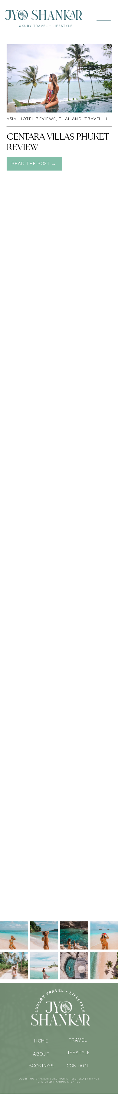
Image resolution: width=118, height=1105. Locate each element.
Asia (12, 118)
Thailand (70, 118)
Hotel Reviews (37, 118)
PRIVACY (93, 1078)
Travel (93, 118)
